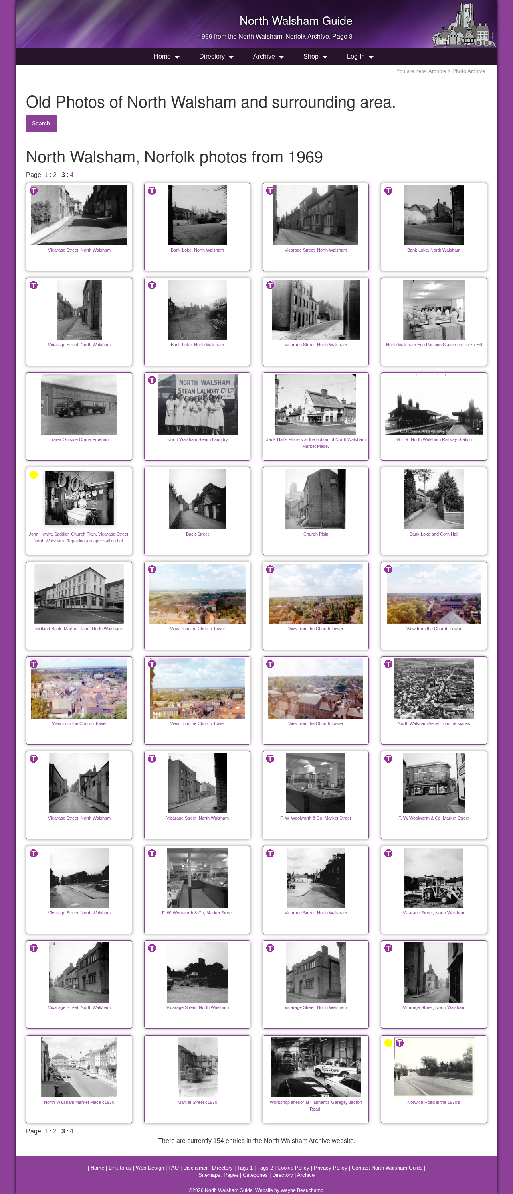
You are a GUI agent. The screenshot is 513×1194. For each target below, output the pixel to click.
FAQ (173, 1168)
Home (162, 56)
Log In (356, 56)
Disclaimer (195, 1168)
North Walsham (279, 20)
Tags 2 (265, 1168)
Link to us (120, 1168)
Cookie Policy (293, 1168)
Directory (212, 56)
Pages (231, 1175)
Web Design (150, 1168)
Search (41, 123)
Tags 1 (245, 1168)
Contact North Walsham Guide (387, 1168)
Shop (311, 56)
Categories (255, 1175)
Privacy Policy (330, 1168)
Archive (264, 56)
